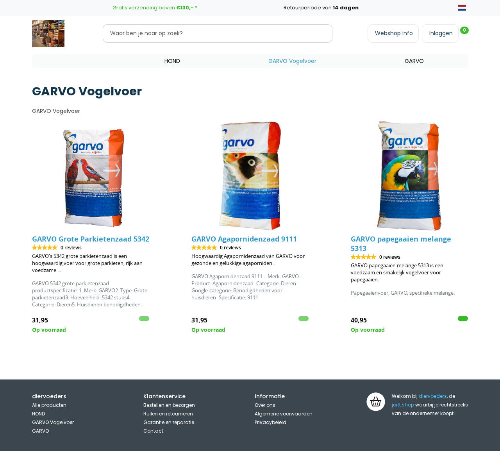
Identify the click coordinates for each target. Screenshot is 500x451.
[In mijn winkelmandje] (463, 318)
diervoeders (433, 396)
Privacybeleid (270, 422)
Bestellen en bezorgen (169, 405)
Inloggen (441, 33)
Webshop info (394, 33)
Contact (153, 431)
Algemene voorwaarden (283, 413)
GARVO (414, 61)
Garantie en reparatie (168, 422)
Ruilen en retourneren (168, 413)
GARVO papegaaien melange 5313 (401, 243)
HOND (172, 61)
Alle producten (49, 405)
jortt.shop (403, 404)
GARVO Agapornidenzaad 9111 (244, 239)
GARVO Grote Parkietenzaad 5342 (90, 239)
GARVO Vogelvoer (292, 61)
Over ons (265, 405)
